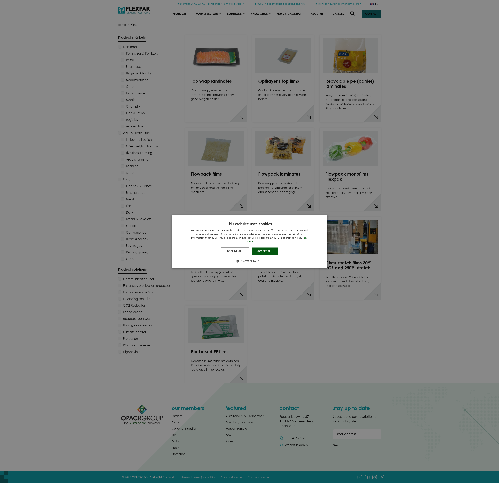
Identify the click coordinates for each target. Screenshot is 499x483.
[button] (249, 261)
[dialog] (249, 241)
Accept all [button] (264, 251)
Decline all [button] (235, 251)
